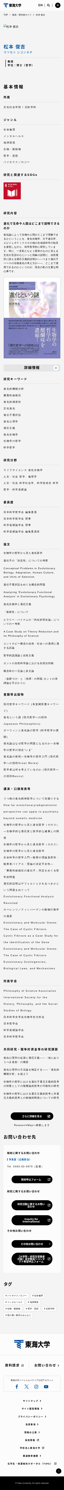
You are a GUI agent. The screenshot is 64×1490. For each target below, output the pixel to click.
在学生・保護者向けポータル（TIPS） (30, 1463)
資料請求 (12, 1365)
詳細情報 (32, 368)
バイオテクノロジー (17, 1295)
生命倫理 (38, 1295)
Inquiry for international (31, 1220)
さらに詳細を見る (32, 1116)
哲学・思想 (33, 1308)
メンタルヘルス (14, 1302)
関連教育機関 (30, 1456)
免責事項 (31, 1424)
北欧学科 (50, 1308)
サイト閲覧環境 (31, 1408)
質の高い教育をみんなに (19, 1315)
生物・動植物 (13, 1308)
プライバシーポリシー (31, 1416)
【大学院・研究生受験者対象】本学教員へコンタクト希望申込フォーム (31, 1259)
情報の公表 (30, 1432)
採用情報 (30, 1440)
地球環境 (34, 1302)
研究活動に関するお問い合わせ (31, 1205)
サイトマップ (30, 1401)
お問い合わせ (45, 1365)
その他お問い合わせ (32, 1244)
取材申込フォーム (31, 1179)
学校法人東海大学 (30, 1448)
